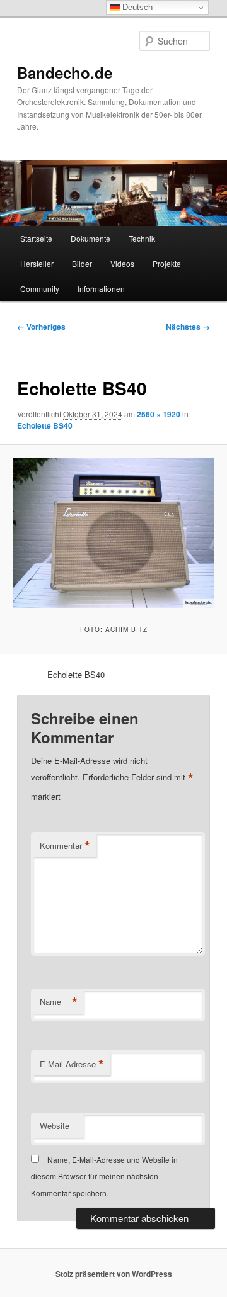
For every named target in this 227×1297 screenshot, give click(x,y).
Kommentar (65, 846)
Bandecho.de (64, 72)
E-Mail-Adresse (72, 1064)
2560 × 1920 (158, 414)
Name (59, 1002)
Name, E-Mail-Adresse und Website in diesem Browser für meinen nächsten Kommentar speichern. (104, 1176)
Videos (122, 263)
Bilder (82, 263)
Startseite (36, 238)
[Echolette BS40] (113, 533)
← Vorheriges (41, 326)
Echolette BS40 (45, 425)
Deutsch (136, 7)
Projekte (167, 263)
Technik (142, 238)
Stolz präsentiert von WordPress (113, 1273)
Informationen (101, 288)
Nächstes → (188, 326)
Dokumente (90, 238)
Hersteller (37, 263)
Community (39, 288)
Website (54, 1125)
